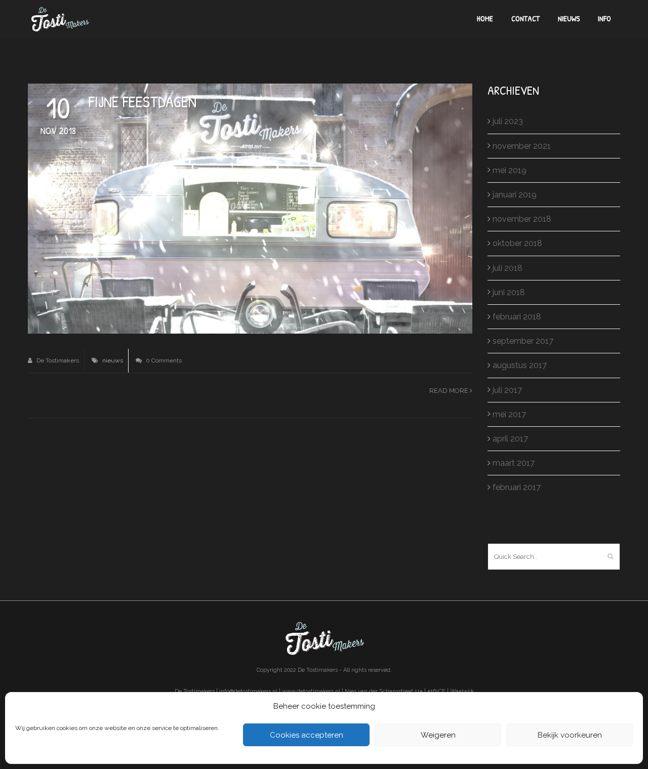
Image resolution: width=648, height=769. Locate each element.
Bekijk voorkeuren (570, 735)
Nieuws (569, 18)
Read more (449, 390)
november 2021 (522, 146)
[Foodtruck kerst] (250, 208)
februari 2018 (517, 316)
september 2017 (523, 341)
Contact (525, 18)
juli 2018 (507, 268)
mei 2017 (509, 414)
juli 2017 (507, 390)
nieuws (112, 360)
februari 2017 (517, 487)
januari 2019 (515, 194)
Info (604, 18)
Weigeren (438, 735)
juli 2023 (508, 121)
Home (485, 18)
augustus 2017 (520, 365)
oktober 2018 (517, 243)
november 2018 (522, 219)
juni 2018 (509, 292)
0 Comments (163, 360)
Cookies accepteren (306, 735)
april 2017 (510, 438)
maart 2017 (514, 463)
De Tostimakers (57, 360)
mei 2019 (509, 170)
